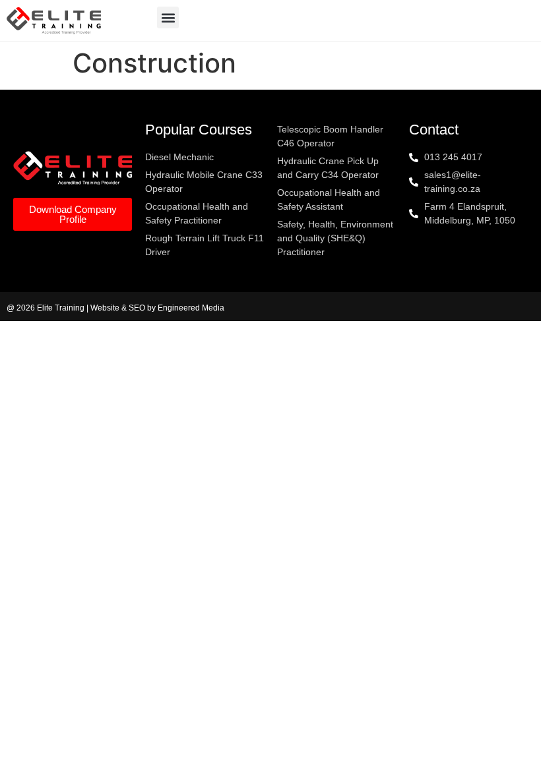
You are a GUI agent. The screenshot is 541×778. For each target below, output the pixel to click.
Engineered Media (191, 308)
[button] (168, 17)
